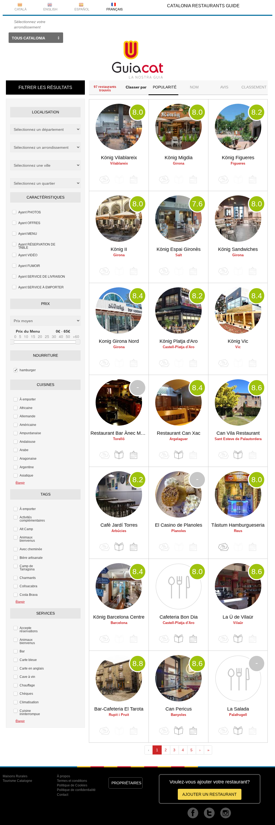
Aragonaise (28, 458)
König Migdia (179, 157)
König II (119, 249)
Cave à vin (27, 677)
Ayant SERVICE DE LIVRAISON (41, 276)
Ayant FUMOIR (29, 265)
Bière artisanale (31, 558)
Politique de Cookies (72, 785)
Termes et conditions (72, 781)
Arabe (24, 450)
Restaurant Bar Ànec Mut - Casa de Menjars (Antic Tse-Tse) (120, 433)
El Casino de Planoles (178, 525)
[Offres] (223, 547)
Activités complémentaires (32, 518)
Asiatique (26, 475)
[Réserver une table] (133, 455)
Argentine (27, 467)
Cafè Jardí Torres (119, 525)
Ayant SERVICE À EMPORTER (41, 287)
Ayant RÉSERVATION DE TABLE (36, 246)
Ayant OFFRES (29, 222)
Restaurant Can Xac (178, 433)
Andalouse (27, 442)
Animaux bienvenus (27, 539)
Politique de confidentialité (76, 790)
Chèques (26, 694)
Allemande (27, 416)
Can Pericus (178, 709)
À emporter (28, 399)
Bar (22, 651)
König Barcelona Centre (118, 617)
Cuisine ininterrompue (30, 712)
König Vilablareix (119, 157)
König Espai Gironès (179, 249)
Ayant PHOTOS (29, 212)
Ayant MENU (27, 233)
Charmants (28, 578)
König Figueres (238, 157)
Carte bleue (28, 660)
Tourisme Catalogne (17, 781)
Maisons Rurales (15, 776)
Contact (62, 795)
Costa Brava (29, 595)
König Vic (238, 341)
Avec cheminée (31, 549)
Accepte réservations (29, 629)
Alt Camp (26, 529)
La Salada (238, 709)
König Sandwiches (238, 249)
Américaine (28, 425)
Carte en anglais (32, 668)
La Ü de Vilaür (238, 617)
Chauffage (27, 685)
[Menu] (119, 455)
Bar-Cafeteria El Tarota (118, 709)
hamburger (28, 370)
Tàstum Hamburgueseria (238, 525)
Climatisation (29, 702)
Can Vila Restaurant (238, 433)
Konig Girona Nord (119, 341)
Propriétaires (126, 783)
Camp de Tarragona (27, 567)
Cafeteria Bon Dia (179, 617)
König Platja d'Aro (179, 341)
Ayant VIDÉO (27, 254)
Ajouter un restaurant (209, 794)
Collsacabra (28, 586)
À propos (63, 776)
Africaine (26, 408)
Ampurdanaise (30, 433)
